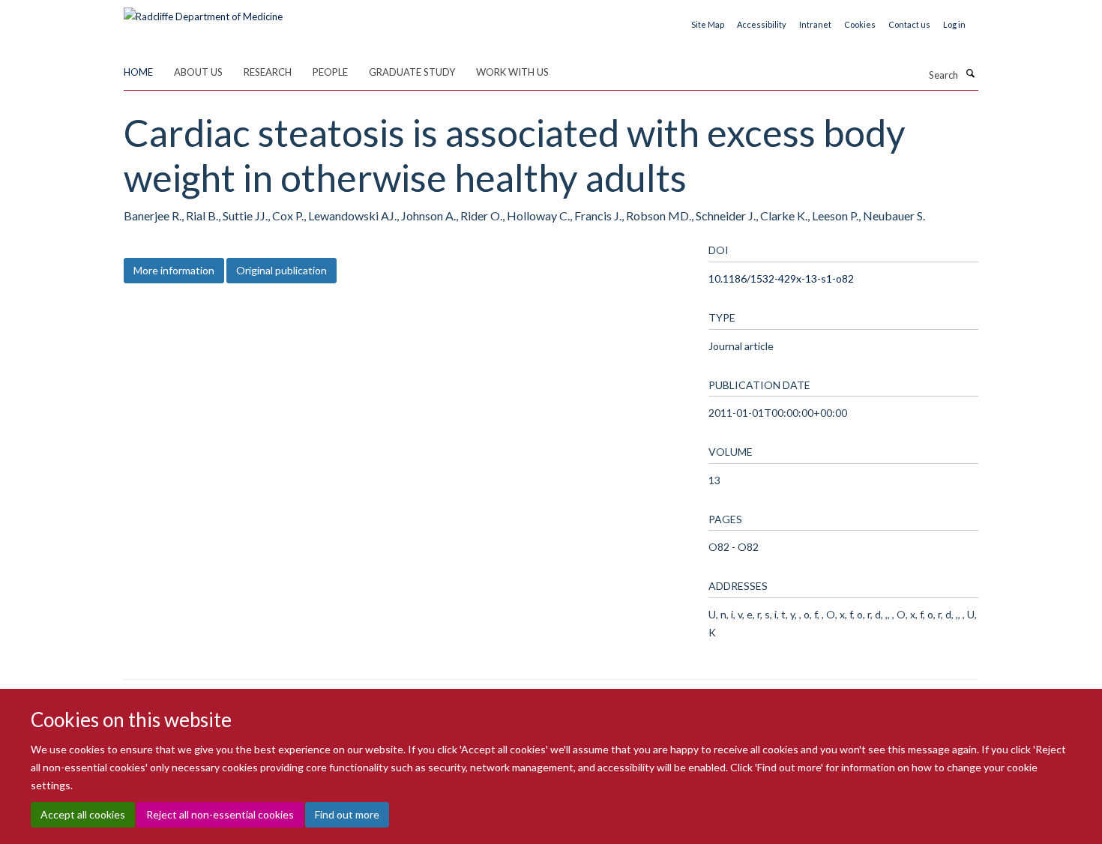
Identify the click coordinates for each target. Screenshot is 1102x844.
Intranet (815, 24)
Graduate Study (412, 72)
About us (198, 72)
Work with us (512, 72)
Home (138, 72)
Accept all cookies (82, 814)
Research (268, 72)
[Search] (970, 73)
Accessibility (761, 24)
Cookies (860, 24)
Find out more (347, 814)
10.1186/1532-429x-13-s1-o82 (781, 278)
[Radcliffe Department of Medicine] (203, 11)
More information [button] (173, 270)
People (330, 72)
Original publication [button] (281, 270)
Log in (954, 24)
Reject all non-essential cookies (220, 814)
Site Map (707, 24)
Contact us (909, 24)
